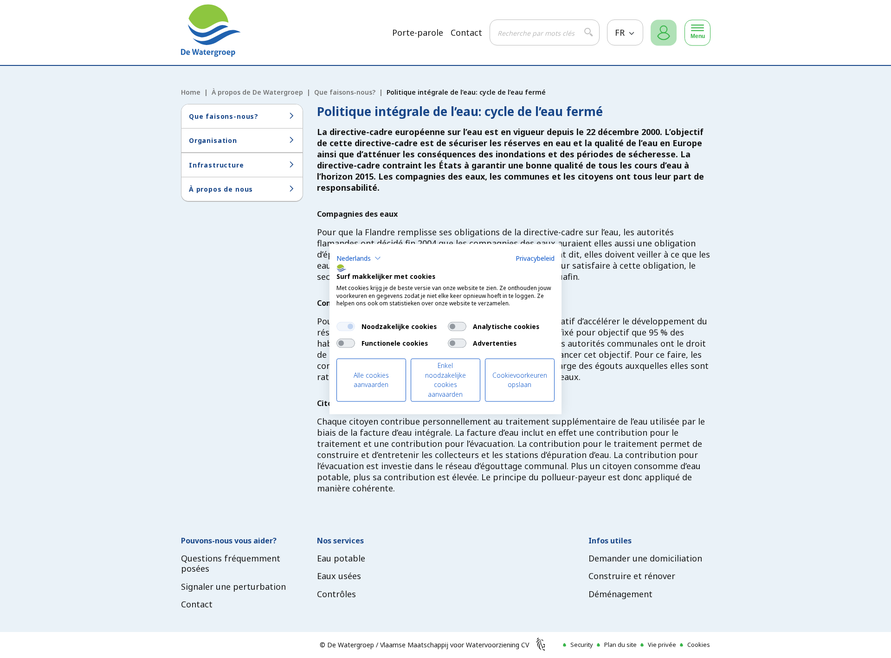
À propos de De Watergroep (257, 92)
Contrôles (336, 594)
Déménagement (620, 594)
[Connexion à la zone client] (664, 32)
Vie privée (662, 644)
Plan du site (620, 644)
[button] (358, 258)
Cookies (698, 644)
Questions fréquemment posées (230, 563)
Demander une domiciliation (645, 558)
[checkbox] (345, 326)
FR (621, 32)
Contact (466, 32)
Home (190, 92)
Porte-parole (417, 32)
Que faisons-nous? (344, 92)
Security (581, 644)
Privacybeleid (535, 258)
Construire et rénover (631, 575)
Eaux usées (339, 575)
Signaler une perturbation (233, 586)
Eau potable (341, 558)
